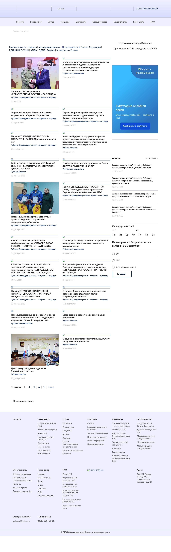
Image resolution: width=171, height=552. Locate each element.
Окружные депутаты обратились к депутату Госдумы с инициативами (86, 340)
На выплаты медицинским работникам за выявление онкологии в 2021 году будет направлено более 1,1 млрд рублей (33, 318)
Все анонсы (151, 158)
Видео (40, 485)
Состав (51, 22)
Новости (20, 22)
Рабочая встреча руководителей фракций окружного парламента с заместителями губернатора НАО (33, 166)
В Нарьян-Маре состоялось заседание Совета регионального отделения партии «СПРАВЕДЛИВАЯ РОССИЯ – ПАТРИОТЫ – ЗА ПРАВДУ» (86, 268)
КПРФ (34, 50)
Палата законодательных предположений (70, 444)
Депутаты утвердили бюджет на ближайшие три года (28, 369)
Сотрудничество (100, 22)
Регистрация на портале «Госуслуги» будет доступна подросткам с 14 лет (85, 164)
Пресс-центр (138, 22)
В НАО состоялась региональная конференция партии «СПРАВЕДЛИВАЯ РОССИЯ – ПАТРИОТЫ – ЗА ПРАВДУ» (32, 243)
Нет (118, 260)
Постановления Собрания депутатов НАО (121, 436)
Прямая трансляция (95, 444)
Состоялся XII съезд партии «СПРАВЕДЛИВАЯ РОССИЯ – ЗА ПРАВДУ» (33, 92)
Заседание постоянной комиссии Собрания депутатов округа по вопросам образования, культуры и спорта (132, 182)
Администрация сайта (22, 491)
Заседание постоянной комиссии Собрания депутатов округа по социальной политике (131, 168)
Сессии (90, 423)
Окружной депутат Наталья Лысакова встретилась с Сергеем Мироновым (31, 114)
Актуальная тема (77, 73)
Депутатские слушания (97, 433)
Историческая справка (47, 430)
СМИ (40, 492)
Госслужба (42, 433)
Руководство (68, 427)
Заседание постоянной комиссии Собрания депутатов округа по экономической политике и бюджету (134, 211)
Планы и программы (96, 441)
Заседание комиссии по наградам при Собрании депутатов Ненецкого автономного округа (134, 197)
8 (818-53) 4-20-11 (46, 521)
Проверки (116, 449)
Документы (81, 22)
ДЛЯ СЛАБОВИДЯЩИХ (147, 9)
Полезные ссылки (45, 496)
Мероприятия (44, 447)
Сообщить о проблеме (135, 126)
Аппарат (66, 434)
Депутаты (67, 431)
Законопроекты (119, 430)
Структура (67, 423)
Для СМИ (42, 489)
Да (117, 254)
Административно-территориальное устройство (71, 492)
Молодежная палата (49, 47)
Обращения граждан (22, 474)
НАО (153, 22)
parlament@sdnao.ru (21, 521)
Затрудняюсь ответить (126, 267)
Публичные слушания (96, 437)
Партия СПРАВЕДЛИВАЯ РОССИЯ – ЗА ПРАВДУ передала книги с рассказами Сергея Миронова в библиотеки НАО (83, 190)
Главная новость (17, 47)
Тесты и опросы (20, 488)
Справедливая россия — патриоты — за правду (37, 97)
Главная (16, 31)
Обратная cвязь (120, 22)
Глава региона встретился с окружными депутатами (84, 316)
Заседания (64, 22)
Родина (51, 50)
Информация (35, 22)
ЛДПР (42, 50)
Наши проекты (44, 478)
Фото (40, 481)
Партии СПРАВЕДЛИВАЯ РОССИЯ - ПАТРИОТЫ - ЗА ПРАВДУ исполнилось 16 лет (33, 139)
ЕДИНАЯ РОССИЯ (19, 50)
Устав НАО (67, 474)
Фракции (66, 438)
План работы (43, 443)
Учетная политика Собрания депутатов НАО (121, 458)
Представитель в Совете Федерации (81, 47)
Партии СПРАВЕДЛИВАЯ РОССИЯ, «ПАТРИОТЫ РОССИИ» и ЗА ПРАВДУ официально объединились (31, 294)
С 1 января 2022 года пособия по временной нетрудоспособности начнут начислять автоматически (86, 243)
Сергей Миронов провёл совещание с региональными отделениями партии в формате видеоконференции (83, 115)
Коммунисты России (67, 50)
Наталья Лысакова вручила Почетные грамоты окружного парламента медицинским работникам (31, 220)
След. (51, 387)
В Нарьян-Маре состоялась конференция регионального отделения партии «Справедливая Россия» (84, 294)
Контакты (17, 484)
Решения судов (118, 452)
